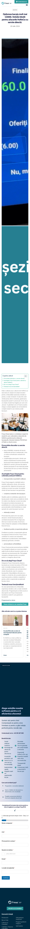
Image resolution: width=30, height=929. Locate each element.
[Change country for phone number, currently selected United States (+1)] (4, 854)
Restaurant (5, 917)
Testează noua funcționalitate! (12, 386)
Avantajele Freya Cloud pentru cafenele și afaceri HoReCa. (15, 381)
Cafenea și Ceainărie (5, 923)
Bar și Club (5, 920)
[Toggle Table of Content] (25, 376)
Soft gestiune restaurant (20, 918)
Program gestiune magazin (21, 922)
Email (4, 859)
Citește (5, 655)
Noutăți (15, 9)
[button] (26, 4)
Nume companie (7, 823)
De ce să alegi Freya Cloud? (11, 384)
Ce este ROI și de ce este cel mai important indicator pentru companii (12, 632)
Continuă (5, 878)
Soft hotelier (19, 926)
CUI (3, 832)
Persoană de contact (9, 841)
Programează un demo (8, 600)
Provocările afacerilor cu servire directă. (14, 378)
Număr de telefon (7, 850)
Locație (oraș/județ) (8, 868)
